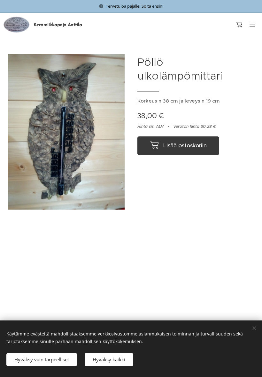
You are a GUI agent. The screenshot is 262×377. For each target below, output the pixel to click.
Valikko (252, 24)
